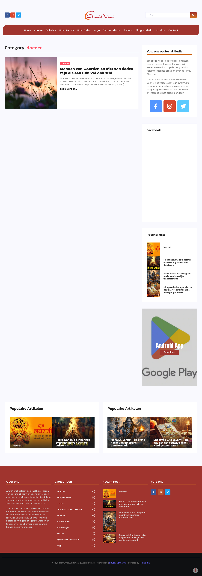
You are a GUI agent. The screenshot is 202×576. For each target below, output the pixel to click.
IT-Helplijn (145, 562)
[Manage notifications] (195, 570)
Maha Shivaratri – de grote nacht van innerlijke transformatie (177, 276)
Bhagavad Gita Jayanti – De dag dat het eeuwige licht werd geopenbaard (177, 290)
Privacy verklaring (117, 562)
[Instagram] (12, 14)
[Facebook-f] (7, 14)
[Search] (193, 15)
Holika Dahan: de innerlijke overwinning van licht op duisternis (177, 262)
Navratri (167, 247)
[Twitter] (18, 14)
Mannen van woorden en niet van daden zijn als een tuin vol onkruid (96, 71)
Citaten (65, 63)
